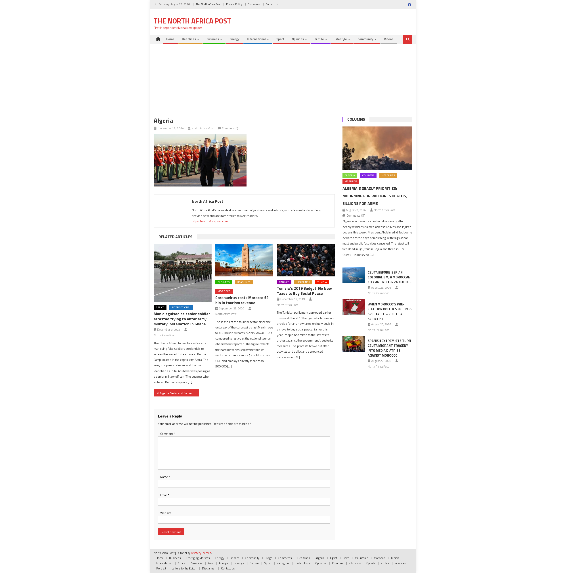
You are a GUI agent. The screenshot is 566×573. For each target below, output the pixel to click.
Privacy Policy (234, 4)
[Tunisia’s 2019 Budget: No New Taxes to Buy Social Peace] (306, 260)
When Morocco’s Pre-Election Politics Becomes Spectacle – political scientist (390, 311)
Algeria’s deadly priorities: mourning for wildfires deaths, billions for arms (374, 195)
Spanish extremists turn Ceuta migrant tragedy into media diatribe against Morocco (389, 348)
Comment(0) (230, 128)
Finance (284, 282)
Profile (319, 39)
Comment (167, 433)
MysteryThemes (201, 553)
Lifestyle (341, 39)
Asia (211, 563)
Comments (285, 558)
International (256, 39)
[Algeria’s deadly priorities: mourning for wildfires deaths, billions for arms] (377, 148)
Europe (223, 563)
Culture (254, 563)
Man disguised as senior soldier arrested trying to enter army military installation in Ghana (182, 319)
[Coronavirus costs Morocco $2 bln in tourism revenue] (244, 260)
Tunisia (322, 282)
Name (165, 476)
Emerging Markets (198, 558)
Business (213, 39)
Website (165, 513)
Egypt (333, 558)
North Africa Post (202, 128)
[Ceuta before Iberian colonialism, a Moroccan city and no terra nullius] (353, 275)
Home (170, 39)
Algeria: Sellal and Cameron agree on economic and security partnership (179, 393)
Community (365, 39)
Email (164, 495)
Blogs (268, 558)
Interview (400, 563)
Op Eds (370, 563)
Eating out (283, 563)
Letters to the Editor (184, 568)
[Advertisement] (283, 77)
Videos (388, 39)
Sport (280, 39)
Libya (346, 558)
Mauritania (361, 558)
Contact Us (272, 4)
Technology (302, 563)
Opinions (298, 39)
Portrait (161, 568)
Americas (197, 563)
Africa (160, 307)
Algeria (350, 175)
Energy (234, 39)
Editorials (355, 563)
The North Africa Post (208, 4)
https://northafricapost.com (210, 221)
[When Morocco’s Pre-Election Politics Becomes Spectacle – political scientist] (353, 307)
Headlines (189, 39)
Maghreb (351, 181)
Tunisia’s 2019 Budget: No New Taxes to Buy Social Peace (304, 290)
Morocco (224, 291)
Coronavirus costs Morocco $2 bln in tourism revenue (242, 300)
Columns (356, 119)
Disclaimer (254, 4)
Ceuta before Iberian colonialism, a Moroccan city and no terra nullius (389, 277)
